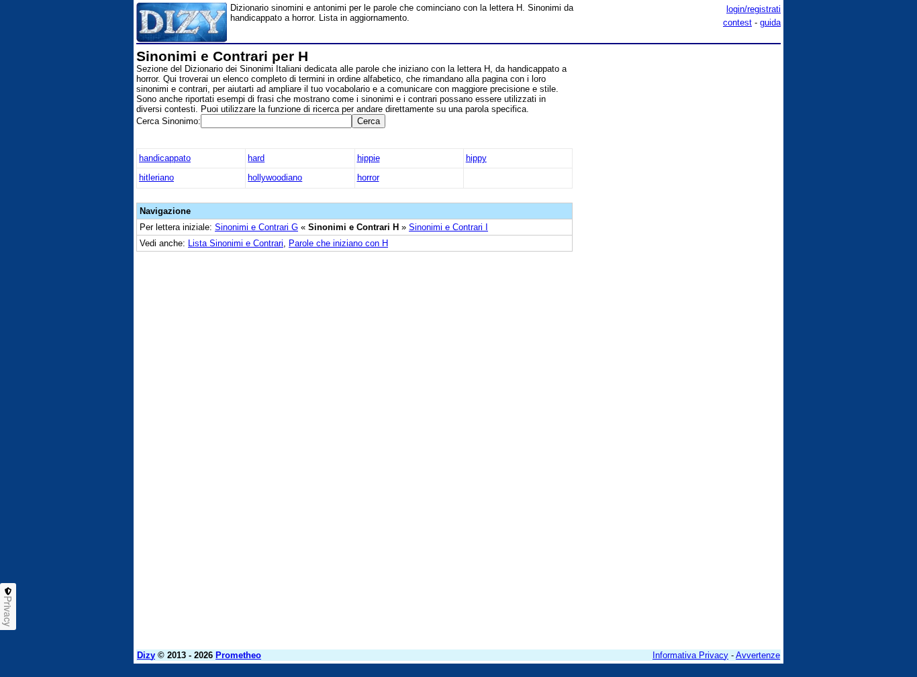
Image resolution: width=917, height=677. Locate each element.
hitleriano (156, 177)
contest (737, 22)
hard (256, 158)
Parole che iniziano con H (338, 243)
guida (770, 22)
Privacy (8, 611)
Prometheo (238, 655)
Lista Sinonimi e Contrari (235, 243)
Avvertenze (758, 655)
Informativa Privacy (690, 655)
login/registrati (753, 9)
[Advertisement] (680, 250)
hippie (368, 158)
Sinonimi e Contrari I (448, 227)
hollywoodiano (275, 177)
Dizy (146, 655)
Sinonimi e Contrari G (256, 227)
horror (368, 177)
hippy (476, 158)
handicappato (165, 158)
